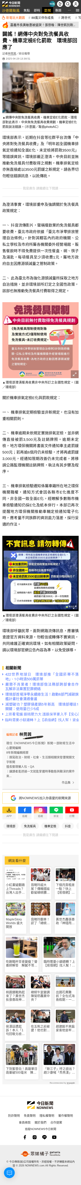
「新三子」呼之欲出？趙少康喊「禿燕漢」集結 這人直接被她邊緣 (59, 1070)
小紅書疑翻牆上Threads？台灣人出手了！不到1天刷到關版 (15, 888)
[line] (44, 1137)
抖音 (68, 826)
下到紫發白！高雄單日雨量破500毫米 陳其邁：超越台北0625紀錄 (21, 1070)
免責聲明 (30, 1115)
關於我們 (40, 1122)
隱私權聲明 (47, 1115)
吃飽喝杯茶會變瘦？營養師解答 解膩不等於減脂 (21, 963)
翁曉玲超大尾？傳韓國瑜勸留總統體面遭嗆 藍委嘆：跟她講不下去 (40, 888)
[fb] (25, 1137)
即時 (37, 10)
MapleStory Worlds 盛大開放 (14, 923)
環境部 (10, 826)
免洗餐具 (30, 826)
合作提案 (56, 1122)
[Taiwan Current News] (52, 4)
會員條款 (25, 1122)
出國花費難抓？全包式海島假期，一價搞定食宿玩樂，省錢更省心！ (65, 996)
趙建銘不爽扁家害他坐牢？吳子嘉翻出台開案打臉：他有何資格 (65, 1028)
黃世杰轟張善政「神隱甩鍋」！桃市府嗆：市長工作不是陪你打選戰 (65, 921)
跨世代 (66, 17)
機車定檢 (50, 826)
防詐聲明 (14, 1115)
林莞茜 (12, 53)
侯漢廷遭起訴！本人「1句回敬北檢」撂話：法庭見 (15, 1030)
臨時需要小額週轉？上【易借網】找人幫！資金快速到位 (59, 963)
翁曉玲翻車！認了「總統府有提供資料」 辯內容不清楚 (40, 921)
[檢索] (68, 4)
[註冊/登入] (76, 4)
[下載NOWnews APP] (60, 4)
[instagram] (35, 1137)
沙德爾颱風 (11, 10)
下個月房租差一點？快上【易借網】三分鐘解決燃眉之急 (65, 888)
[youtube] (54, 1137)
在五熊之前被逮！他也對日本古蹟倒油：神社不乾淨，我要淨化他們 (40, 1028)
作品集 (66, 782)
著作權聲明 (65, 1115)
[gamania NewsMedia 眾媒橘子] (40, 1154)
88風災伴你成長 (42, 17)
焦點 (27, 10)
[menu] (77, 10)
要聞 (47, 10)
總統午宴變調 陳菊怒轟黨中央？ (40, 996)
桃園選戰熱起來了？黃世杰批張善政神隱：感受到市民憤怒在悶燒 (15, 996)
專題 (58, 10)
